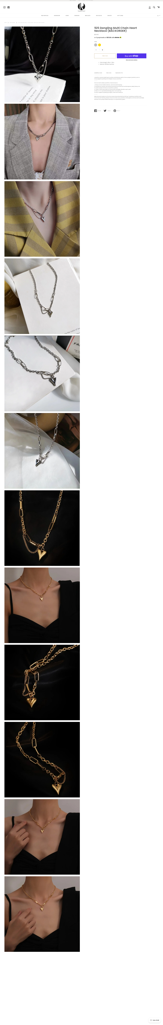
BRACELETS (87, 15)
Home (5, 22)
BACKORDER (12, 22)
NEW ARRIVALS (44, 15)
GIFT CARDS (120, 15)
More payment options (131, 60)
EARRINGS (76, 15)
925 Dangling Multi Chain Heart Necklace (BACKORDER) (31, 22)
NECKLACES (99, 15)
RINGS (67, 15)
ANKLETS (109, 15)
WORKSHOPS (57, 15)
